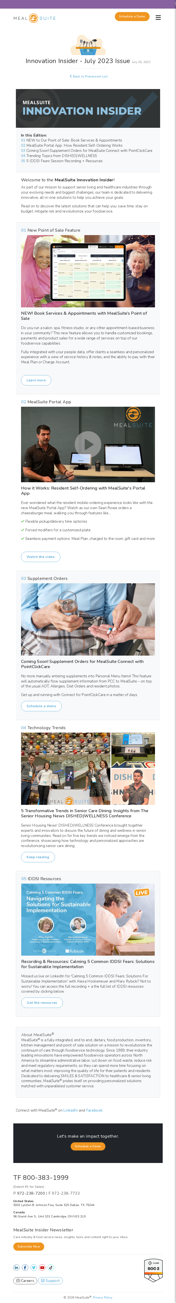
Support (52, 1280)
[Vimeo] (33, 1267)
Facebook (94, 1110)
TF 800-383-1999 (41, 1177)
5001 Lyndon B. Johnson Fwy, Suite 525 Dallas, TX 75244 (53, 1205)
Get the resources (42, 1002)
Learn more (36, 380)
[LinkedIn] (16, 1267)
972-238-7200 (31, 1193)
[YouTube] (42, 1267)
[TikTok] (50, 1267)
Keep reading (38, 857)
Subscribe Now (29, 1246)
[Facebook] (25, 1267)
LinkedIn (70, 1110)
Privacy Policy (102, 1297)
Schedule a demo (41, 706)
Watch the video (41, 556)
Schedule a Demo (132, 16)
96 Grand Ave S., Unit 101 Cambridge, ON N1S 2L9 (49, 1216)
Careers (27, 1280)
